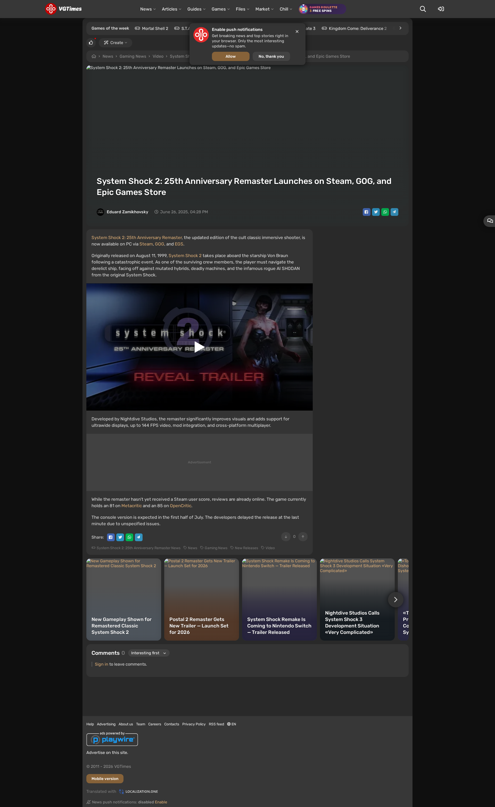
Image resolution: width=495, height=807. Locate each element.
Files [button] (240, 9)
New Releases (246, 548)
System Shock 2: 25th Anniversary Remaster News (138, 548)
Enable (161, 802)
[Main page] (63, 9)
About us (126, 724)
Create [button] (116, 42)
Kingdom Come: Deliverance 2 (358, 28)
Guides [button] (194, 9)
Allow (231, 56)
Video (158, 56)
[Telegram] (394, 212)
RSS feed (216, 724)
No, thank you (271, 56)
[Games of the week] (400, 28)
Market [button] (262, 9)
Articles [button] (169, 9)
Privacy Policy (194, 724)
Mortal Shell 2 (155, 28)
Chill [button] (284, 9)
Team (140, 724)
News (108, 56)
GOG (159, 244)
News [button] (146, 9)
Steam (146, 244)
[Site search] (423, 9)
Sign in (101, 664)
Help (90, 724)
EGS (179, 244)
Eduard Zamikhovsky (127, 211)
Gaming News (133, 56)
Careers (154, 724)
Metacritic (131, 505)
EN (233, 724)
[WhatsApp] (385, 212)
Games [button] (219, 9)
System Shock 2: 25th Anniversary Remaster (137, 237)
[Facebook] (366, 212)
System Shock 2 (185, 255)
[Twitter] (376, 212)
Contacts (171, 724)
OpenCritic (180, 505)
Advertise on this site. (107, 752)
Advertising (106, 724)
